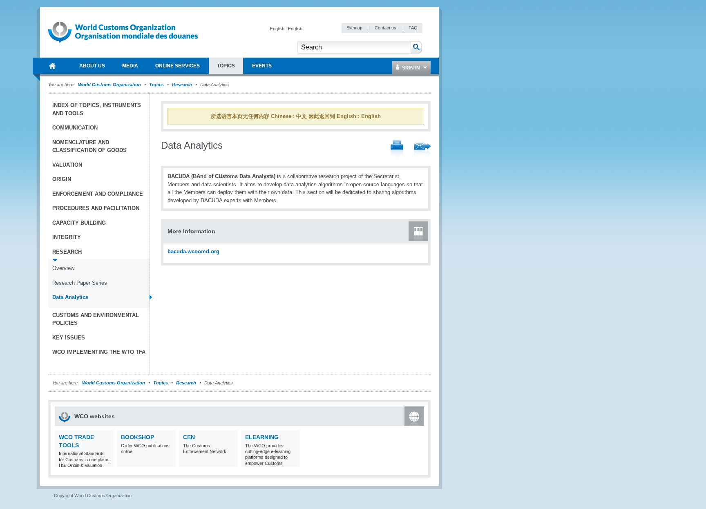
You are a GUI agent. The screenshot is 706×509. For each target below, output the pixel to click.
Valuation (67, 165)
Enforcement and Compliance (97, 194)
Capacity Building (79, 223)
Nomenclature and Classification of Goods (89, 146)
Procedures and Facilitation (95, 208)
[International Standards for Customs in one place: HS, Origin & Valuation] (106, 462)
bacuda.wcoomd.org (193, 251)
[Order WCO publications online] (168, 462)
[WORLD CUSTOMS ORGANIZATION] (52, 66)
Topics (156, 84)
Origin (61, 179)
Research (182, 84)
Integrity (66, 237)
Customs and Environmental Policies (95, 319)
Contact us (386, 27)
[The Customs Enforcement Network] (231, 462)
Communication (75, 128)
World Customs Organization (110, 84)
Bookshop (137, 437)
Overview (63, 268)
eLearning (262, 437)
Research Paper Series (79, 283)
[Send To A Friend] (422, 150)
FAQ (413, 27)
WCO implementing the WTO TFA (98, 352)
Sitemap (355, 27)
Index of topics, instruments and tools (96, 109)
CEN (189, 437)
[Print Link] (397, 150)
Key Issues (68, 338)
